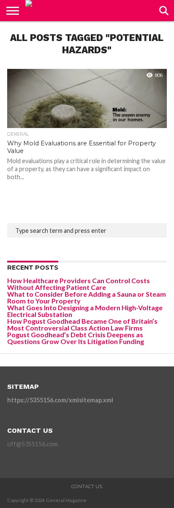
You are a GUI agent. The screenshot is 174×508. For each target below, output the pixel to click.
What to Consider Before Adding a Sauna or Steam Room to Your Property (86, 297)
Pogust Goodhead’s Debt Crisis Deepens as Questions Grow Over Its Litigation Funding (75, 337)
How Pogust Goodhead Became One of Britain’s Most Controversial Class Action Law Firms (82, 324)
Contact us (86, 486)
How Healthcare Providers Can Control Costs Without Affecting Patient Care (78, 283)
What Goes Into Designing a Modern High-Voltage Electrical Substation (85, 310)
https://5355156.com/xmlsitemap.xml (60, 400)
